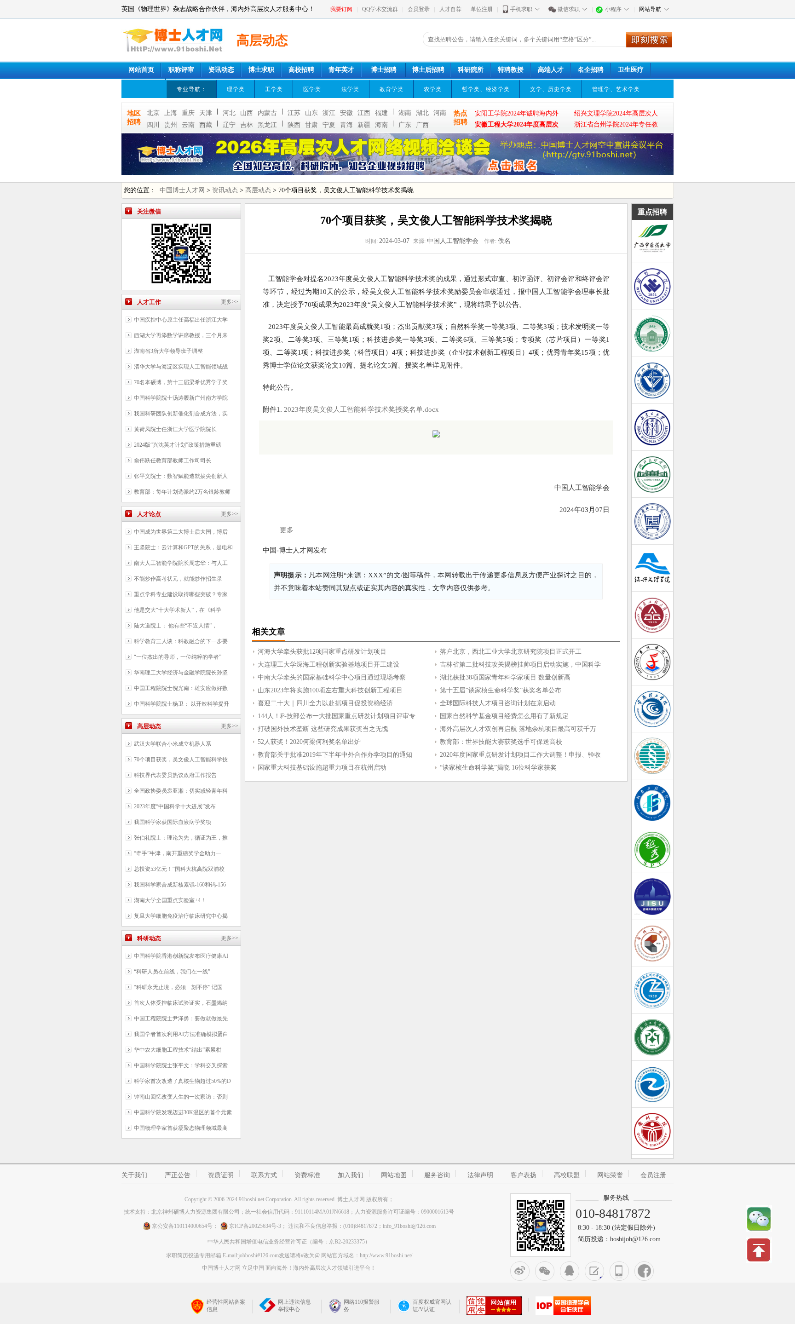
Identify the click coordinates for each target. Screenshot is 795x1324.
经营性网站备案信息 (226, 1305)
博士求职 (261, 69)
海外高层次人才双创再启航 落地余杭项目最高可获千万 (518, 728)
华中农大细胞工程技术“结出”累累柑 (177, 1050)
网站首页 (141, 69)
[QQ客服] (569, 1271)
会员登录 (419, 9)
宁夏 (329, 124)
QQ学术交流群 (380, 9)
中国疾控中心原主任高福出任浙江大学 (181, 320)
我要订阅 (341, 9)
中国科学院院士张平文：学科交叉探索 (181, 1065)
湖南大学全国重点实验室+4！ (170, 900)
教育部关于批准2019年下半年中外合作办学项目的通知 (335, 754)
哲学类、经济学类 (486, 89)
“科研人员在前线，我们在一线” (172, 971)
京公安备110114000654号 (182, 1226)
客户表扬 (523, 1175)
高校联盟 (567, 1175)
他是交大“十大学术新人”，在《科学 (177, 610)
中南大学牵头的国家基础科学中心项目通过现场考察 (332, 677)
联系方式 (264, 1175)
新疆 (363, 124)
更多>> (229, 302)
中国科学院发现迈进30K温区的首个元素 (183, 1112)
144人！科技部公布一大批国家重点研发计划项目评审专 (336, 716)
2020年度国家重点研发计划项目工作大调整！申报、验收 (520, 754)
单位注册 (482, 9)
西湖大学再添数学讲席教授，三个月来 (181, 335)
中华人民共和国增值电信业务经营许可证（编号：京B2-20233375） (288, 1241)
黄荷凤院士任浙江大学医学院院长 (175, 429)
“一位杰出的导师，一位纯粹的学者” (177, 657)
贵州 (170, 124)
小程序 (613, 9)
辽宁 (229, 124)
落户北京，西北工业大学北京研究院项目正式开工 (511, 651)
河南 (439, 112)
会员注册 (653, 1175)
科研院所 (471, 69)
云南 (188, 124)
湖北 (422, 112)
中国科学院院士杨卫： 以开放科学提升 (181, 704)
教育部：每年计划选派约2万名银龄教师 (182, 492)
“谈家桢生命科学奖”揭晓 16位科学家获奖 (498, 767)
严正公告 (177, 1175)
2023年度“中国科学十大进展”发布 (175, 806)
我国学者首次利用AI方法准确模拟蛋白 (181, 1034)
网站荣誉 (610, 1175)
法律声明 (480, 1175)
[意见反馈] (594, 1271)
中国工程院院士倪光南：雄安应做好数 (181, 688)
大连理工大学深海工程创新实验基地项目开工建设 (328, 664)
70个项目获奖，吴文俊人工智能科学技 (181, 759)
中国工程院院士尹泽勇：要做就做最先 (181, 1018)
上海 (170, 112)
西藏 (205, 124)
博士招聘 (384, 69)
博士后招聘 (428, 69)
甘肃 (311, 124)
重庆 (188, 112)
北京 (153, 112)
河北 (229, 112)
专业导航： (192, 89)
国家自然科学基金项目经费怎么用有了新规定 (504, 716)
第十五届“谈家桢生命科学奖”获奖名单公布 (500, 690)
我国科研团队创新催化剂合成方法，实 (181, 413)
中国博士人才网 (182, 190)
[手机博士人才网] (619, 1271)
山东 (311, 112)
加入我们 (350, 1175)
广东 (404, 124)
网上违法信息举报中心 (294, 1305)
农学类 (433, 89)
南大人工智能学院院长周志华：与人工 (181, 563)
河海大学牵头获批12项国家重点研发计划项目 (322, 651)
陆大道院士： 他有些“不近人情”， (175, 625)
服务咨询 (437, 1175)
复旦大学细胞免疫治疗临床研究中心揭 (181, 916)
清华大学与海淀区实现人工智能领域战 (181, 366)
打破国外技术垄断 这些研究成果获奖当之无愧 (323, 728)
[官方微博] (520, 1271)
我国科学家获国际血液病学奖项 (172, 822)
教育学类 (391, 89)
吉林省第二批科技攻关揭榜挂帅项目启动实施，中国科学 (520, 664)
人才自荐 (450, 9)
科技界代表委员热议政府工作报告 (175, 775)
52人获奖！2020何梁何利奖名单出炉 (309, 741)
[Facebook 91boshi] (644, 1271)
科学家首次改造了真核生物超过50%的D (182, 1081)
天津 (205, 112)
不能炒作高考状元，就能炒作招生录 (178, 579)
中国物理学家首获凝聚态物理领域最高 (181, 1128)
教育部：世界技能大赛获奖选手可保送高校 (501, 741)
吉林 (246, 124)
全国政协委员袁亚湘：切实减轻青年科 (181, 791)
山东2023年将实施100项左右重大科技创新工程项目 (330, 690)
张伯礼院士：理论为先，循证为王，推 (181, 838)
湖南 (404, 112)
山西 (246, 112)
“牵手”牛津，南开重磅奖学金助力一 (177, 853)
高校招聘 (301, 69)
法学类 (350, 89)
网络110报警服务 (362, 1305)
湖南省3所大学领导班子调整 (168, 351)
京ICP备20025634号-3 (255, 1226)
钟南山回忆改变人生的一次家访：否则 (181, 1097)
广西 (422, 124)
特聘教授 (511, 69)
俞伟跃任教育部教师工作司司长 (172, 460)
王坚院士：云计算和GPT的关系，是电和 (183, 547)
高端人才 (551, 69)
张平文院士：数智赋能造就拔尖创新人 (181, 476)
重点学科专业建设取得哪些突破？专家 (181, 594)
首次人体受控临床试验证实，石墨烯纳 (181, 1003)
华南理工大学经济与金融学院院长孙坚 (181, 672)
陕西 (294, 124)
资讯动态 (221, 69)
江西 (363, 112)
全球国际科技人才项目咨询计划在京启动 (498, 703)
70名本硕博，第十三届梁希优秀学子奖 (181, 382)
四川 (153, 124)
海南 (381, 124)
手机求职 (521, 9)
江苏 (294, 112)
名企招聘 (591, 69)
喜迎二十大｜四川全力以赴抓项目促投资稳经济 (325, 703)
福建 (381, 112)
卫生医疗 (631, 69)
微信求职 (569, 9)
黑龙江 (267, 124)
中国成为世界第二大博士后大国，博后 (181, 532)
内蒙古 (267, 112)
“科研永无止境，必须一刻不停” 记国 (178, 987)
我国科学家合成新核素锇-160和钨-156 (180, 884)
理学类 (236, 89)
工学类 (274, 89)
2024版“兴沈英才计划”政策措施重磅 (177, 445)
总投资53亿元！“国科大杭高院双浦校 (179, 869)
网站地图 (394, 1175)
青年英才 (341, 69)
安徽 (346, 112)
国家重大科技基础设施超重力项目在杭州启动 (322, 767)
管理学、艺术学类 (616, 89)
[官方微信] (544, 1271)
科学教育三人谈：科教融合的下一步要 (181, 641)
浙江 (329, 112)
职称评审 (181, 69)
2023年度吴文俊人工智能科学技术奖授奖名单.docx (361, 409)
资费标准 (307, 1175)
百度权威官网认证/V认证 (432, 1305)
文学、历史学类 (551, 89)
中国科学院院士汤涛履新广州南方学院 (181, 398)
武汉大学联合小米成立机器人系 (172, 744)
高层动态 (258, 190)
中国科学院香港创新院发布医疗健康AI (181, 956)
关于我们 (134, 1175)
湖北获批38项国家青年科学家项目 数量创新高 (505, 677)
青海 (346, 124)
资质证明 (221, 1175)
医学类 (312, 89)
